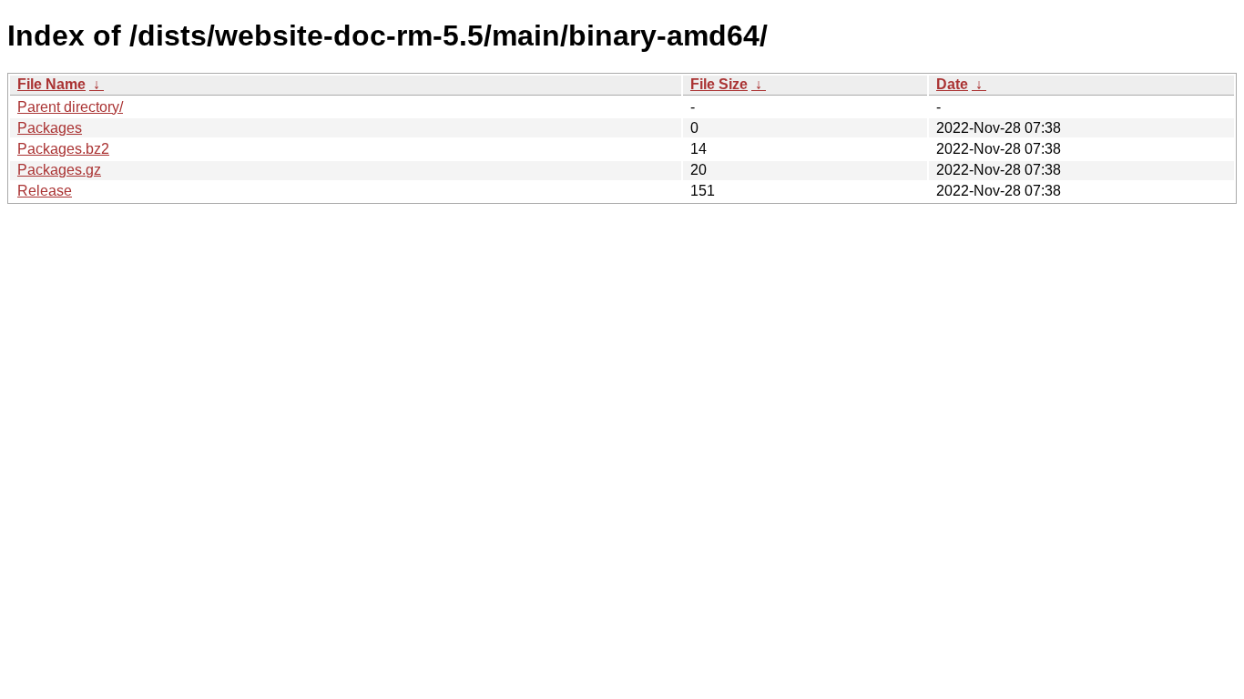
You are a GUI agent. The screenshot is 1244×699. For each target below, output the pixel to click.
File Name (51, 84)
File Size (719, 84)
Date (952, 84)
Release (44, 190)
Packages (49, 128)
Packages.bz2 (63, 149)
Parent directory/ (70, 107)
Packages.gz (59, 169)
